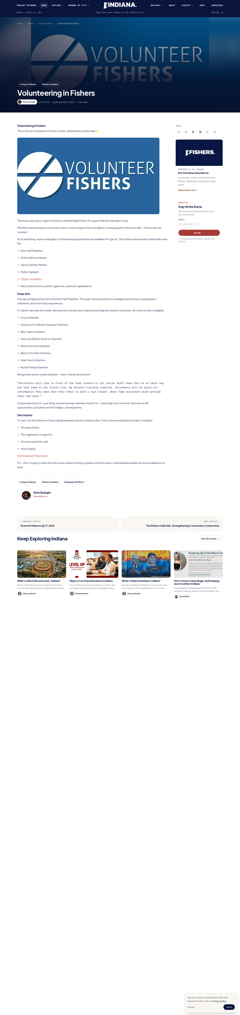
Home (20, 23)
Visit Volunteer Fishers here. (32, 455)
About (172, 5)
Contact (186, 5)
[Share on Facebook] (193, 132)
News (44, 5)
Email (181, 219)
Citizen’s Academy (31, 279)
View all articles (209, 538)
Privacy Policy (219, 1001)
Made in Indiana (50, 84)
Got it (229, 1007)
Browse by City (78, 5)
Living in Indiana (45, 23)
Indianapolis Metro (74, 482)
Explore (56, 5)
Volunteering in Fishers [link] (68, 23)
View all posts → (40, 496)
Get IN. (197, 232)
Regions (155, 5)
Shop (202, 5)
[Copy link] (179, 132)
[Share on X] (186, 132)
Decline (191, 1007)
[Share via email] (215, 132)
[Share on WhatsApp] (207, 132)
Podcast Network (26, 5)
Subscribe (217, 5)
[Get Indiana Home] (120, 5)
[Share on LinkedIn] (200, 132)
